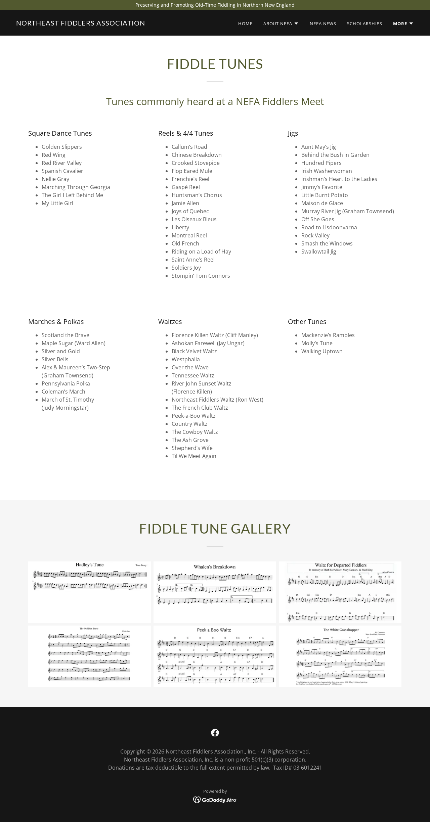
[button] (281, 23)
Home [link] (245, 23)
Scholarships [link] (364, 23)
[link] (80, 23)
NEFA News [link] (323, 23)
